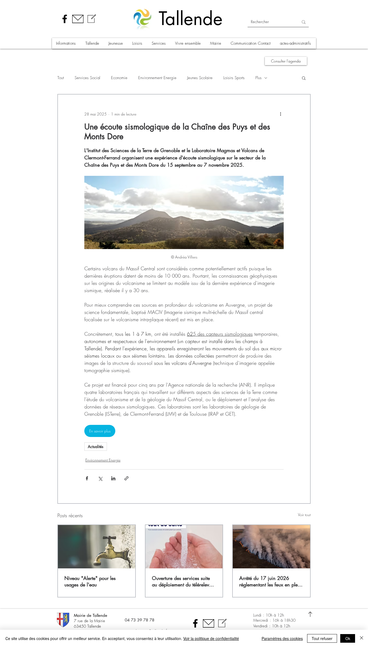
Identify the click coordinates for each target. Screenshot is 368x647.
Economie (119, 77)
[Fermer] (361, 638)
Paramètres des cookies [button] (282, 638)
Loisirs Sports (234, 77)
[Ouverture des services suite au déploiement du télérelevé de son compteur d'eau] (184, 546)
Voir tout (304, 514)
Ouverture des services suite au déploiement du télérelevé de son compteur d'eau (181, 581)
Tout (60, 77)
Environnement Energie (157, 77)
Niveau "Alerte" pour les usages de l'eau (90, 581)
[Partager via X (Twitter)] (100, 478)
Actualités (95, 446)
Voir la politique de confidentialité (211, 638)
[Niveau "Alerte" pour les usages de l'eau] (96, 546)
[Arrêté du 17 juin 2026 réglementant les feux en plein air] (271, 546)
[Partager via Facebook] (86, 478)
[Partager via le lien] (126, 478)
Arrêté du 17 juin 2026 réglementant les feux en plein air (270, 581)
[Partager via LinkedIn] (113, 478)
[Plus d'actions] (280, 114)
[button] (66, 43)
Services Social (87, 77)
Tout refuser (322, 638)
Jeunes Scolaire (200, 77)
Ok (347, 638)
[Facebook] (64, 19)
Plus (258, 77)
